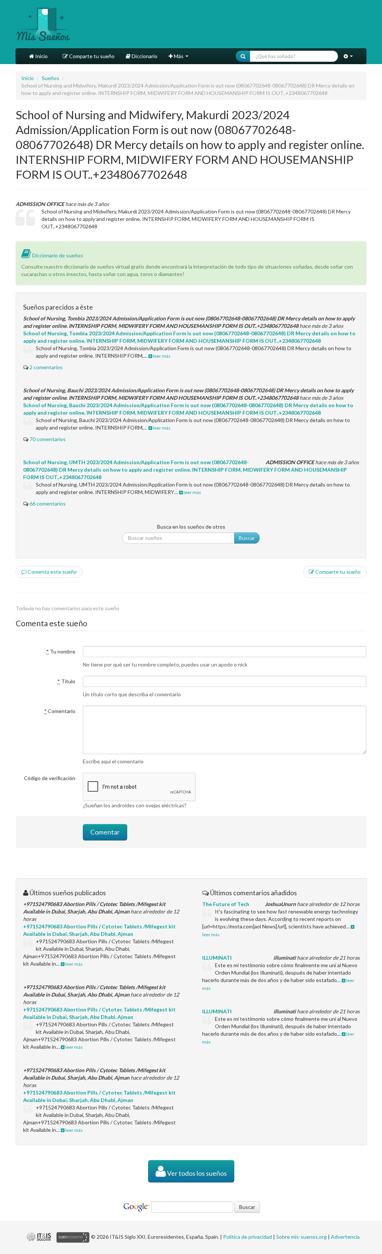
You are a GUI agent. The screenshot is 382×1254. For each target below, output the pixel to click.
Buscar (247, 538)
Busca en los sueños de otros (191, 526)
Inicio (41, 56)
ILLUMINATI (217, 957)
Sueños (50, 78)
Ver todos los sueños (196, 1173)
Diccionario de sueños (57, 255)
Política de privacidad (247, 1237)
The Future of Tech (225, 904)
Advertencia (345, 1237)
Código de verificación (49, 778)
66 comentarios (47, 503)
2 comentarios (46, 367)
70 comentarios (47, 439)
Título (66, 681)
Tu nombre (60, 651)
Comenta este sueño (51, 572)
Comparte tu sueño (91, 56)
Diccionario (144, 56)
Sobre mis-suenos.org (301, 1237)
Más (179, 56)
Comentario (59, 711)
